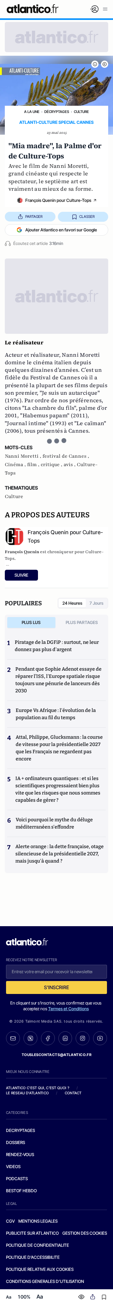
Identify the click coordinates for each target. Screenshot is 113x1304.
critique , (52, 464)
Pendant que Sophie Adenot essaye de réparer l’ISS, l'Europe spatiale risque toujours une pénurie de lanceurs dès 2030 (58, 680)
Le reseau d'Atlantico (27, 1093)
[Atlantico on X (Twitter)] (30, 1038)
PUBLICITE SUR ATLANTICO (32, 1233)
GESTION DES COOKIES (84, 1233)
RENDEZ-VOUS (20, 1154)
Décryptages (56, 111)
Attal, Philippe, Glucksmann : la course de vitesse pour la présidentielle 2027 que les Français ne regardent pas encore (59, 748)
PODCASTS (17, 1178)
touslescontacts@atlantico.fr (57, 1054)
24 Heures (72, 603)
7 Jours (96, 603)
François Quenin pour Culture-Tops (58, 200)
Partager (33, 216)
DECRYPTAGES (20, 1130)
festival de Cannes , (65, 456)
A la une (31, 111)
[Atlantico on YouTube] (100, 1038)
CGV (10, 1221)
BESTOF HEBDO (21, 1190)
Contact (73, 1093)
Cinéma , (16, 464)
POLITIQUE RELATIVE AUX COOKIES (40, 1269)
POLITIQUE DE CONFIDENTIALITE (37, 1245)
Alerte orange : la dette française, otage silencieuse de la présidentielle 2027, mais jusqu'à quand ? (59, 854)
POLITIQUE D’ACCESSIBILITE (33, 1257)
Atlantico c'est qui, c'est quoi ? (37, 1088)
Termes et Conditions (68, 1008)
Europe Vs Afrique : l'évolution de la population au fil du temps (56, 713)
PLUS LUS (31, 622)
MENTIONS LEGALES (38, 1221)
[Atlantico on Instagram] (82, 1038)
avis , (70, 464)
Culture (81, 111)
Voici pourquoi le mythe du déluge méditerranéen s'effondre (54, 823)
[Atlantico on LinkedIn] (65, 1038)
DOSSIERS (15, 1142)
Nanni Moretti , (23, 456)
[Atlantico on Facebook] (48, 1038)
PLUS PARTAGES (82, 622)
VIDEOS (13, 1166)
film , (34, 464)
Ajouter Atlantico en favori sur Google (61, 229)
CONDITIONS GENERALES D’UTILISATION (45, 1281)
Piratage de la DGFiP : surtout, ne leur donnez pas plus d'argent (57, 645)
